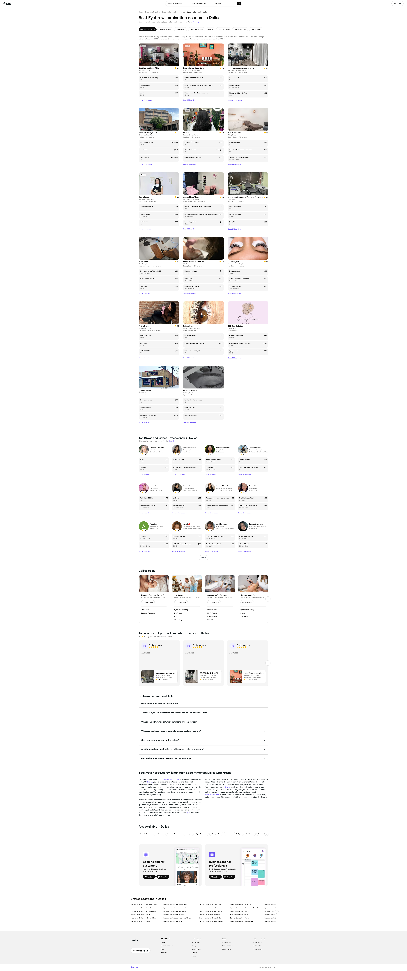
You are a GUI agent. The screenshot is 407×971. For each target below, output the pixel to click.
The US (182, 12)
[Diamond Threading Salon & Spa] (154, 599)
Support (194, 952)
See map (196, 22)
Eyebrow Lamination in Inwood (140, 921)
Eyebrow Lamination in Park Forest (174, 908)
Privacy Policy (226, 942)
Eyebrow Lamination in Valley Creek (241, 921)
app (187, 812)
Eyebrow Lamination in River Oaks (241, 904)
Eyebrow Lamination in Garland (240, 918)
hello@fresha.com (212, 795)
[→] (267, 599)
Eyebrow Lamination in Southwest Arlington (177, 918)
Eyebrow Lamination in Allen (239, 914)
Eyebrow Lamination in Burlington (142, 908)
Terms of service (227, 946)
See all (203, 558)
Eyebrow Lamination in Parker (173, 921)
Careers (163, 942)
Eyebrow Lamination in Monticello (210, 918)
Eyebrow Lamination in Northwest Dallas (144, 904)
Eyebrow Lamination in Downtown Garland (244, 908)
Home (141, 12)
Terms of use (226, 949)
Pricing (194, 946)
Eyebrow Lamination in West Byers (174, 911)
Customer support (167, 946)
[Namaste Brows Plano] (253, 599)
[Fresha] (7, 3)
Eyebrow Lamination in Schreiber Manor (144, 918)
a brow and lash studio (169, 779)
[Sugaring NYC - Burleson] (220, 599)
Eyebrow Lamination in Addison (209, 908)
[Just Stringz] (187, 599)
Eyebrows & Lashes (152, 12)
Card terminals (196, 949)
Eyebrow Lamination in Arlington (209, 914)
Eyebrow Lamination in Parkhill (140, 914)
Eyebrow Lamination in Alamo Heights (211, 921)
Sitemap (164, 952)
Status (194, 956)
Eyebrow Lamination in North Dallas (210, 911)
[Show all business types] (266, 834)
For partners (196, 942)
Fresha (150, 782)
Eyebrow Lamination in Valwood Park (175, 904)
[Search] (239, 3)
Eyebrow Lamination (170, 12)
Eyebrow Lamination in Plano (239, 911)
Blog (162, 949)
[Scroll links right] (276, 912)
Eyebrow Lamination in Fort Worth (174, 914)
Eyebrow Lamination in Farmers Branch (143, 911)
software (226, 787)
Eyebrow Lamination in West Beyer (210, 904)
